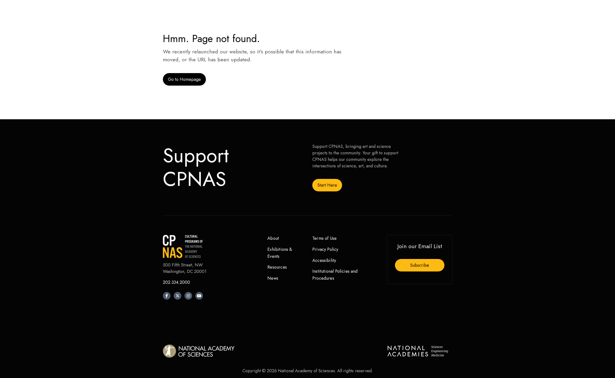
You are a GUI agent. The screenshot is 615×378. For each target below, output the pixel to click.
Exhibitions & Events (279, 252)
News (272, 278)
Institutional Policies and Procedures (335, 274)
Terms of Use (324, 238)
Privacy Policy (325, 249)
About (273, 238)
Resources (277, 267)
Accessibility (324, 260)
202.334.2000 (176, 282)
